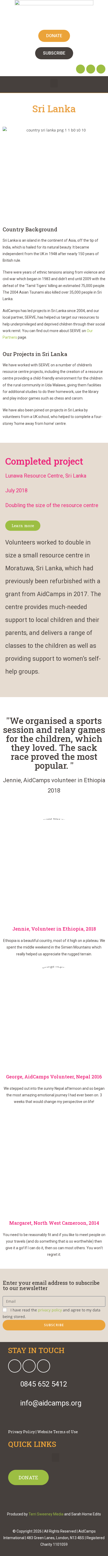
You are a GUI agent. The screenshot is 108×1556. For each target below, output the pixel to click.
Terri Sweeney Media (46, 1514)
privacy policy (50, 1309)
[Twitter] (90, 69)
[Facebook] (80, 69)
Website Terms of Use (57, 1431)
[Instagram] (100, 69)
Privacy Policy (21, 1431)
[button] (54, 83)
